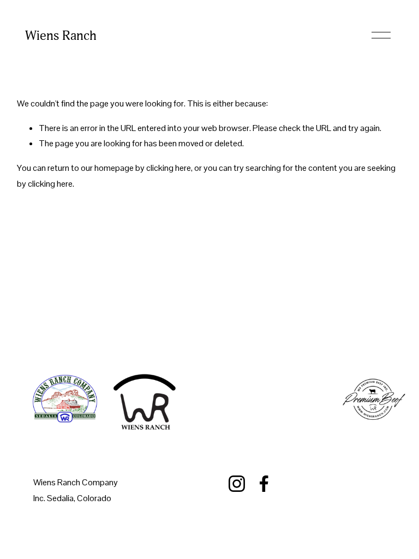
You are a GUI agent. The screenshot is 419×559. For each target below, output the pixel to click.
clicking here (168, 168)
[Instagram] (237, 483)
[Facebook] (264, 483)
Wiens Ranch (61, 35)
